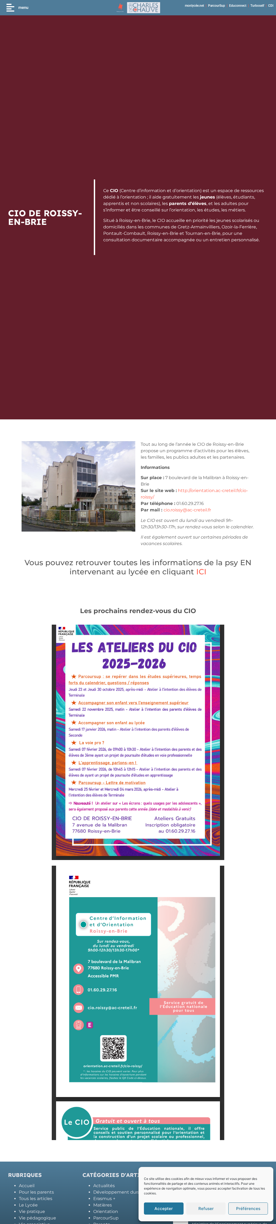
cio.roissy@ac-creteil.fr (187, 509)
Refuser (206, 1208)
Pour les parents (36, 1192)
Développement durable (120, 1192)
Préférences (248, 1208)
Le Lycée (28, 1205)
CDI (270, 6)
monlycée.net (194, 6)
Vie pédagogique (37, 1218)
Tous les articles (35, 1198)
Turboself (257, 6)
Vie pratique (32, 1211)
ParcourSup (216, 6)
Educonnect (237, 6)
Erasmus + (104, 1198)
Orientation (105, 1211)
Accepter (163, 1208)
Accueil (26, 1185)
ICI (201, 571)
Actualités (104, 1185)
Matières (102, 1205)
